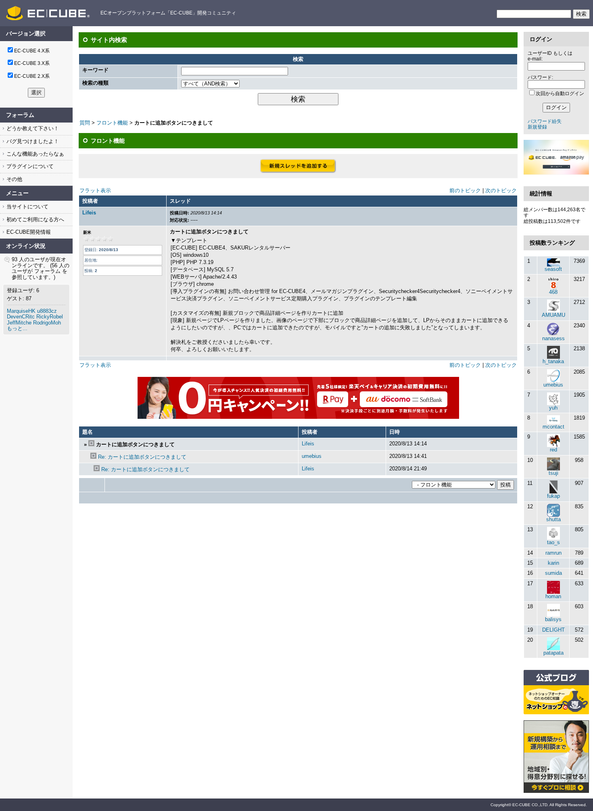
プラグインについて (29, 166)
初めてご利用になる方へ (34, 219)
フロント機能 (112, 123)
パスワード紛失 (545, 121)
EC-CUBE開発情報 (28, 232)
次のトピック (501, 190)
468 (553, 292)
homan (553, 596)
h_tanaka (553, 361)
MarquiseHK (21, 311)
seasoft (553, 269)
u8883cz (47, 311)
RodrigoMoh (47, 323)
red (553, 450)
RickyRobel (49, 317)
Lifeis (89, 213)
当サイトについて (26, 207)
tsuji (553, 473)
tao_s (553, 542)
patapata (553, 653)
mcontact (553, 427)
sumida (553, 573)
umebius (312, 456)
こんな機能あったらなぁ (34, 154)
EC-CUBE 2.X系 (32, 76)
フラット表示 (95, 190)
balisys (553, 619)
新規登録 (537, 127)
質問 (84, 123)
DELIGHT (553, 630)
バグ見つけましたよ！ (32, 141)
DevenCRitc (21, 317)
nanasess (553, 338)
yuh (553, 408)
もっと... (17, 328)
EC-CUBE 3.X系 (32, 63)
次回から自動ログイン (560, 93)
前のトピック (465, 190)
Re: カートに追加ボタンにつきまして (142, 457)
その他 (13, 179)
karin (553, 563)
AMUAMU (553, 315)
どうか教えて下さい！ (32, 128)
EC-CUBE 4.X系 (32, 51)
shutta (553, 519)
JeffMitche (19, 323)
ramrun (553, 553)
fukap (553, 496)
